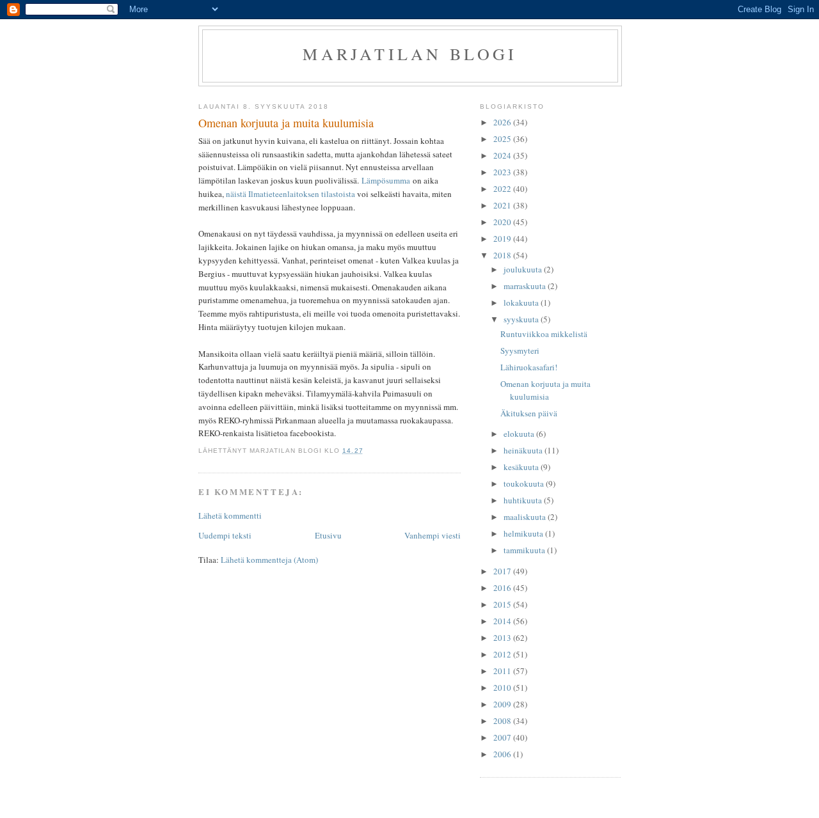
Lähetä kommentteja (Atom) (269, 559)
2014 (503, 621)
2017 (503, 571)
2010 (503, 687)
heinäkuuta (524, 450)
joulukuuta (524, 269)
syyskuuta (522, 319)
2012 (503, 654)
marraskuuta (526, 286)
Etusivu (328, 535)
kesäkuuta (522, 467)
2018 (503, 255)
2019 (503, 238)
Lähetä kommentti (230, 515)
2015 (503, 604)
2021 (503, 205)
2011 (503, 671)
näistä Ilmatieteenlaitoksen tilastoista (290, 194)
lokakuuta (522, 302)
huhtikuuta (524, 500)
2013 (503, 637)
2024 (503, 155)
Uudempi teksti (224, 535)
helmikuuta (524, 533)
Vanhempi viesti (432, 535)
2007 (503, 737)
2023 (503, 172)
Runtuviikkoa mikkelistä (543, 334)
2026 (503, 122)
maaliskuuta (526, 517)
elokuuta (520, 433)
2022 (503, 188)
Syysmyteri (519, 350)
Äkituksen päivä (528, 413)
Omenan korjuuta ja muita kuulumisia (545, 390)
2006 (503, 754)
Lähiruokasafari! (528, 367)
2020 (503, 222)
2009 (503, 704)
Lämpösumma (386, 180)
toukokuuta (525, 483)
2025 (503, 139)
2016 (503, 588)
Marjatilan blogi (410, 54)
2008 (503, 721)
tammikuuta (525, 550)
